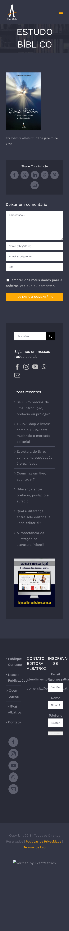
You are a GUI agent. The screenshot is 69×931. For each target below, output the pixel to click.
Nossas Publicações (13, 678)
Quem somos (13, 693)
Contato (13, 722)
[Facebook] (17, 367)
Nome (55, 698)
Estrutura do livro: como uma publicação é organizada (34, 457)
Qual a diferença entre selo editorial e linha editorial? (33, 517)
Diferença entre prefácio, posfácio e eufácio (33, 495)
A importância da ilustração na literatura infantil (30, 539)
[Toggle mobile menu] (61, 12)
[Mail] (17, 375)
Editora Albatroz (22, 138)
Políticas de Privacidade (43, 841)
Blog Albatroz (13, 709)
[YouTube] (35, 367)
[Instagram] (26, 367)
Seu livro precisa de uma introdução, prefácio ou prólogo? (33, 408)
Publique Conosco (13, 662)
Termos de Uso (35, 847)
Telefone (55, 715)
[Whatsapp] (43, 367)
